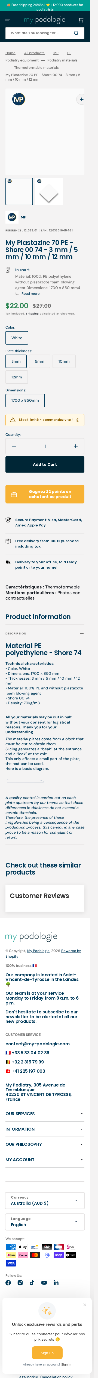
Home (10, 53)
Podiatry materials (62, 60)
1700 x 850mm (28, 391)
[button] (8, 20)
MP (56, 53)
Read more (31, 282)
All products (34, 53)
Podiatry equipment (22, 60)
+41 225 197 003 (28, 1060)
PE (69, 53)
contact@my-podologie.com (37, 1033)
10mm (67, 352)
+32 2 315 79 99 (28, 1051)
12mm (19, 368)
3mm (19, 352)
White (19, 329)
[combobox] (44, 33)
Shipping (32, 303)
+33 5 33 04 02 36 (30, 1042)
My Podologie (38, 940)
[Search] (77, 33)
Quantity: (13, 424)
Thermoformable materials (36, 68)
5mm (42, 352)
